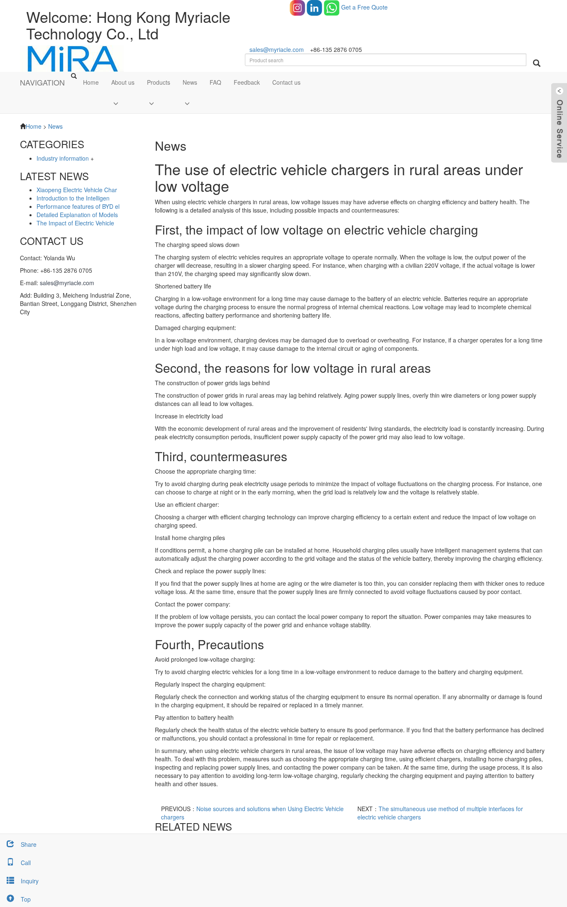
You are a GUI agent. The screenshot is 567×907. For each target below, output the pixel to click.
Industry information (63, 158)
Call (26, 862)
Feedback (247, 82)
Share (29, 844)
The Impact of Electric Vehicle (75, 223)
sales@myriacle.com (276, 49)
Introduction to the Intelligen (73, 198)
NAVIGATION (42, 82)
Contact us (286, 82)
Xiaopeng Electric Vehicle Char (77, 190)
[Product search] (536, 63)
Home (91, 82)
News (190, 82)
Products (158, 82)
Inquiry (30, 881)
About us (122, 82)
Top (26, 899)
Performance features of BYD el (78, 206)
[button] (123, 103)
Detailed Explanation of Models (77, 214)
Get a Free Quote (364, 7)
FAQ (215, 82)
